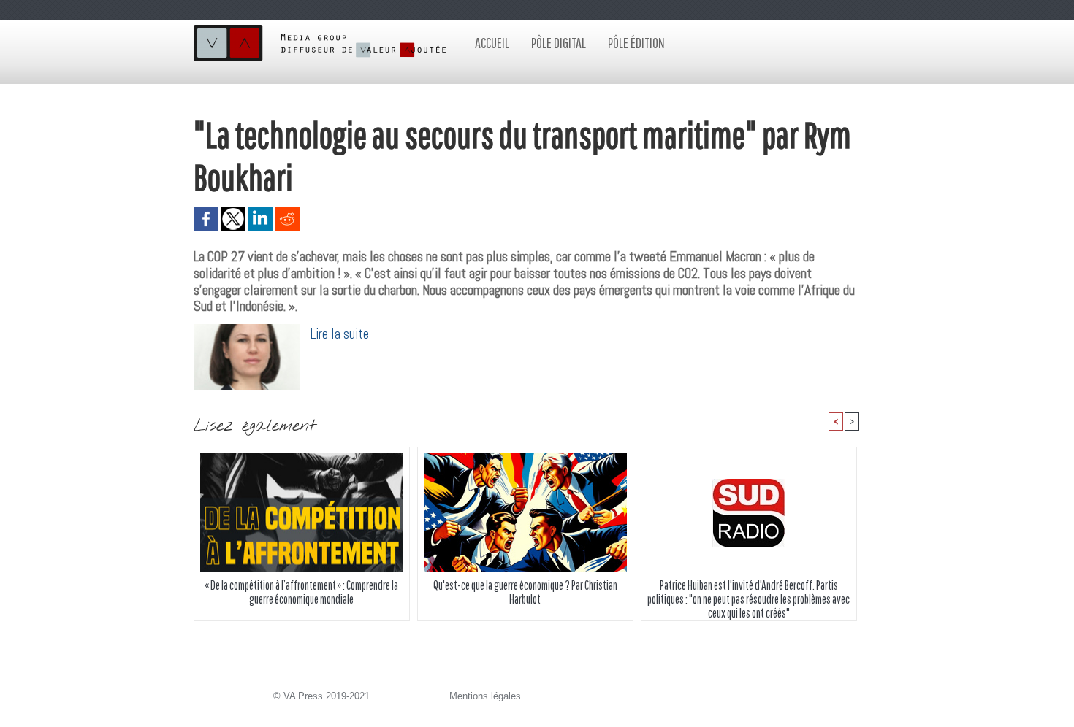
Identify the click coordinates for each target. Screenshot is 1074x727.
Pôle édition (636, 42)
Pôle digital (558, 42)
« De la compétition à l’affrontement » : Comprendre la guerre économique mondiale (301, 592)
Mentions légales (485, 696)
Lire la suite (340, 334)
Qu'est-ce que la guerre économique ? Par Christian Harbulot (525, 592)
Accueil (492, 42)
